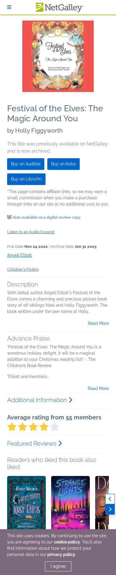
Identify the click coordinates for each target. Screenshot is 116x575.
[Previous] (110, 499)
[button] (26, 507)
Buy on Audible (25, 164)
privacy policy (61, 554)
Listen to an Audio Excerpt (30, 232)
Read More (98, 323)
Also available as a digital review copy (46, 217)
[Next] (110, 509)
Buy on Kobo (63, 164)
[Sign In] (9, 7)
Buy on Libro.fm (26, 179)
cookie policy (67, 542)
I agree (58, 566)
